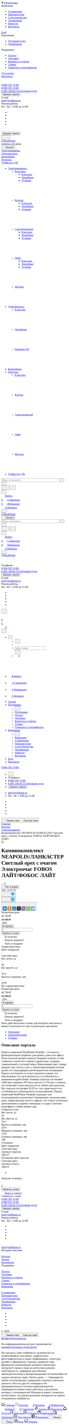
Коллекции (7, 1262)
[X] (19, 908)
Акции (5, 1259)
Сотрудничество (10, 1298)
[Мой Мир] (14, 908)
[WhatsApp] (28, 908)
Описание (14, 1031)
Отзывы (12, 1037)
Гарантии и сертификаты (15, 1283)
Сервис (5, 1280)
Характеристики (17, 1034)
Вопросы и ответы (12, 1277)
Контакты (7, 1307)
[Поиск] (4, 611)
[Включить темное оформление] (5, 137)
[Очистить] (62, 480)
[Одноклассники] (9, 908)
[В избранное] (8, 894)
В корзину (8, 926)
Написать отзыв (11, 1189)
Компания (7, 1286)
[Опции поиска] (3, 483)
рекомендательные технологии (19, 1347)
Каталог (6, 1256)
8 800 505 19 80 (10, 85)
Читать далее (36, 1377)
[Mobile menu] (4, 552)
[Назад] (17, 641)
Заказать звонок (11, 94)
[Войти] (2, 615)
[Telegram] (33, 908)
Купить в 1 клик (11, 933)
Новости (6, 1304)
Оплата (5, 1271)
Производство (9, 1295)
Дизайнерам (8, 1301)
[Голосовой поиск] (5, 487)
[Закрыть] (3, 631)
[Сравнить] (8, 899)
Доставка (6, 1274)
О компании (8, 1292)
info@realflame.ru (11, 100)
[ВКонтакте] (5, 908)
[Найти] (13, 487)
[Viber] (23, 908)
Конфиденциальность (13, 1338)
